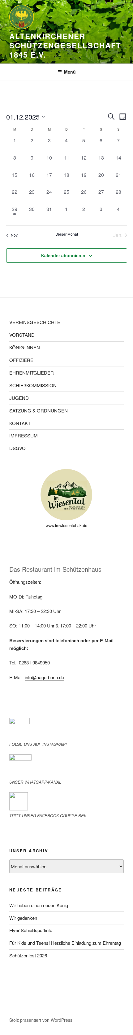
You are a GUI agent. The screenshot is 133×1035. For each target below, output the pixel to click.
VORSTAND (22, 334)
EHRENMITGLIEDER (31, 372)
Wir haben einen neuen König (38, 905)
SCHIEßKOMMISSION (33, 385)
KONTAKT (20, 423)
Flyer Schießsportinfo (30, 930)
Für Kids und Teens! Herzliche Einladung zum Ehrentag (65, 943)
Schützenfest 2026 (28, 955)
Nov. (14, 234)
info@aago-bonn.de (44, 677)
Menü (70, 72)
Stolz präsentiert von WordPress (40, 1020)
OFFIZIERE (21, 360)
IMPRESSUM (23, 435)
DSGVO (17, 448)
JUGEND (19, 398)
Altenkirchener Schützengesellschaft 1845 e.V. (65, 45)
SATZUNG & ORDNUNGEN (38, 410)
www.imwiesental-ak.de (66, 525)
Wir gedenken (23, 918)
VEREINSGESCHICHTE (34, 322)
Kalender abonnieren (63, 255)
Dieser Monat (66, 234)
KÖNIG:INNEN (24, 347)
